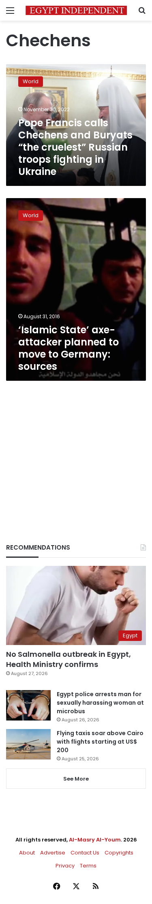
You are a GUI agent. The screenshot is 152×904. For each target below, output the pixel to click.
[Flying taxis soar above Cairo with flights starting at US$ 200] (28, 744)
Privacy (65, 865)
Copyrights (119, 853)
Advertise (52, 853)
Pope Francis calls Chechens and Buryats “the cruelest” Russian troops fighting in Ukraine (75, 147)
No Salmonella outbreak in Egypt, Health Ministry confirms (68, 659)
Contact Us (85, 853)
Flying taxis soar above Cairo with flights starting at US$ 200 (100, 741)
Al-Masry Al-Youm (95, 840)
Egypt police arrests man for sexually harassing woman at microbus (100, 702)
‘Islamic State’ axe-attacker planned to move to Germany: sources (68, 348)
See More (76, 779)
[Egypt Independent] (76, 10)
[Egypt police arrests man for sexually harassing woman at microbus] (28, 705)
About (27, 853)
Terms (88, 865)
